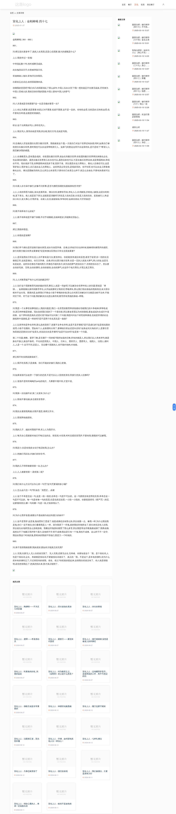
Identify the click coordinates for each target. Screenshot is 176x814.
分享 (174, 407)
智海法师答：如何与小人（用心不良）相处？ (140, 52)
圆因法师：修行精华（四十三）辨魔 (140, 76)
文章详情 (20, 13)
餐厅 (130, 4)
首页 (123, 4)
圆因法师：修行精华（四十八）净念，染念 (140, 142)
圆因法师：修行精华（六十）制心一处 (140, 102)
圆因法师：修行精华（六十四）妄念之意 (140, 38)
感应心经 (136, 127)
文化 (136, 4)
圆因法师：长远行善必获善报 (140, 115)
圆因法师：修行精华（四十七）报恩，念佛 (140, 91)
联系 (143, 4)
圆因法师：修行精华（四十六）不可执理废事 (140, 26)
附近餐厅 (150, 4)
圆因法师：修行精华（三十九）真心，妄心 (140, 65)
